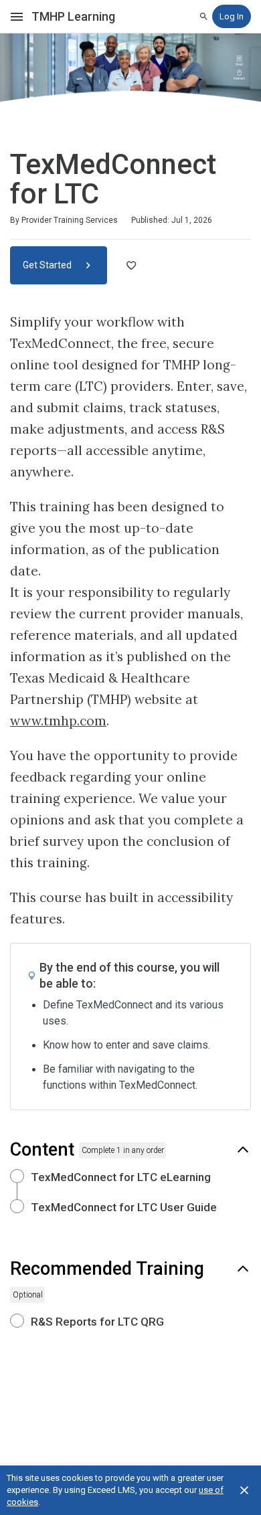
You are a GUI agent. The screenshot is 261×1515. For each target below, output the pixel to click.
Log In (232, 16)
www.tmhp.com (58, 721)
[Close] (244, 1490)
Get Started (48, 265)
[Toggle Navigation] (17, 16)
